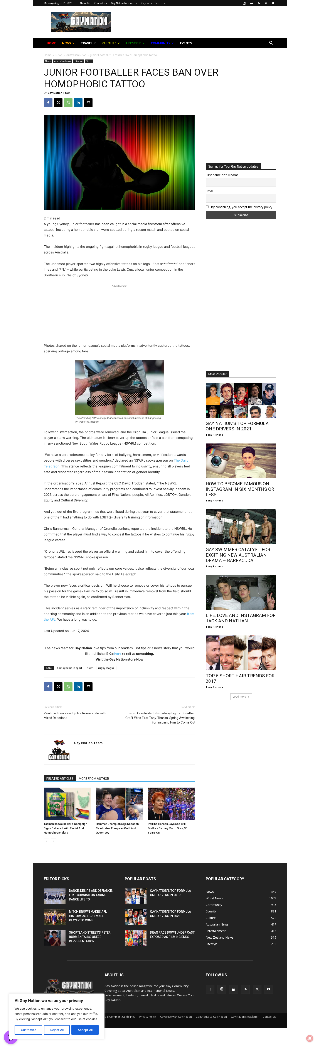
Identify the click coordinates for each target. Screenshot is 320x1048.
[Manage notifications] (309, 1038)
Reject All (57, 1030)
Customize (28, 1030)
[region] (56, 1016)
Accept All (85, 1030)
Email (113, 69)
